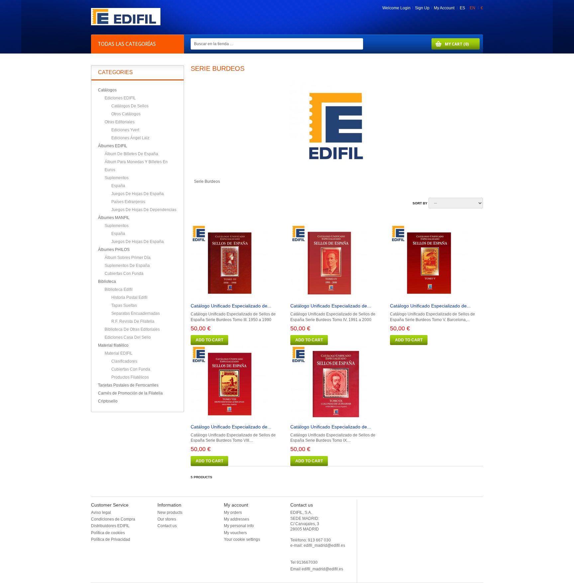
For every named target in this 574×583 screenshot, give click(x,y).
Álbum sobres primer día (127, 257)
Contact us (167, 526)
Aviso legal (101, 512)
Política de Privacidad (110, 539)
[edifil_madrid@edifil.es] (125, 24)
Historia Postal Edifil (129, 297)
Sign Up (422, 8)
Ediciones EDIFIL (120, 98)
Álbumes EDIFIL (112, 146)
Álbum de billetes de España (131, 154)
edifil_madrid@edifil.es (322, 569)
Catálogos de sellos (129, 106)
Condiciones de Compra (113, 519)
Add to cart (209, 340)
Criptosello (108, 401)
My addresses (236, 519)
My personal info (239, 526)
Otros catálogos (126, 114)
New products (169, 512)
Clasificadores (124, 361)
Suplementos (117, 177)
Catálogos (107, 90)
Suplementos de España (127, 265)
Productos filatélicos (130, 377)
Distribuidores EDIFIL (110, 526)
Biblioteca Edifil (119, 289)
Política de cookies (108, 532)
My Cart (450, 44)
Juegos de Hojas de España (137, 193)
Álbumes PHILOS (114, 249)
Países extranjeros (128, 201)
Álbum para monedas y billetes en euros (136, 166)
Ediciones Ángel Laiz (130, 138)
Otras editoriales (120, 122)
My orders (233, 512)
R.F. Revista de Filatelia (132, 321)
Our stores (166, 519)
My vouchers (235, 532)
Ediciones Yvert (125, 130)
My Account (444, 8)
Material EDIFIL (119, 353)
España (118, 185)
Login (405, 8)
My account (236, 505)
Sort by (420, 203)
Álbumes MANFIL (114, 217)
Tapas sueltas (124, 305)
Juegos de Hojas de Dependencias (143, 209)
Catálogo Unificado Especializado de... (231, 305)
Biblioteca (107, 281)
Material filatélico (113, 345)
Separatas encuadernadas (135, 313)
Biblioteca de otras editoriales (132, 329)
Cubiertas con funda (124, 273)
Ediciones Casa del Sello (128, 337)
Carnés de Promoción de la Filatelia (130, 393)
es (463, 8)
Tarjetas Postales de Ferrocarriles (128, 385)
